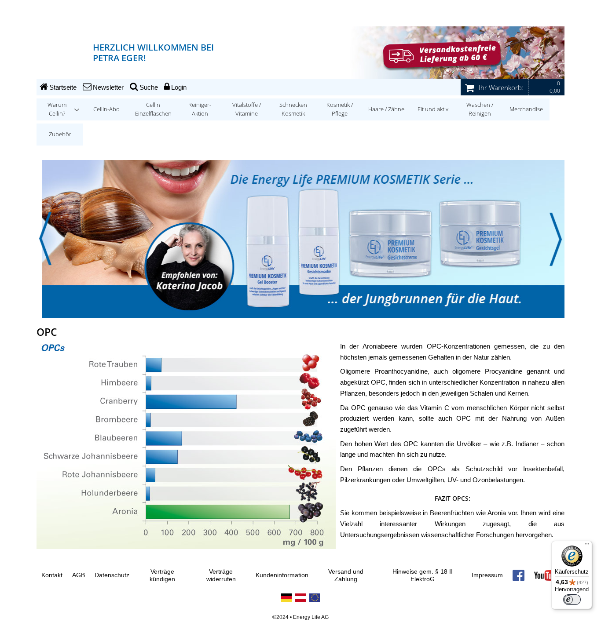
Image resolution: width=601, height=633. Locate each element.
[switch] (572, 599)
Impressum (487, 575)
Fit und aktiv (433, 109)
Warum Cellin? (57, 109)
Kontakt (51, 575)
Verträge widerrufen (221, 575)
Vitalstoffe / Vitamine (246, 109)
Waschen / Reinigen (479, 109)
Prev (45, 239)
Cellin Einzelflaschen (153, 109)
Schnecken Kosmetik (293, 109)
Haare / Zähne (386, 109)
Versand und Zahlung (345, 575)
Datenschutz (112, 575)
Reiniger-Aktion (199, 109)
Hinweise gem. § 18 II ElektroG (422, 575)
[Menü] (587, 546)
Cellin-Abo (106, 109)
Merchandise (526, 109)
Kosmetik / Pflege (339, 109)
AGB (78, 575)
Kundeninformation (282, 575)
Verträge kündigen (162, 575)
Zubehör (60, 134)
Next (555, 239)
